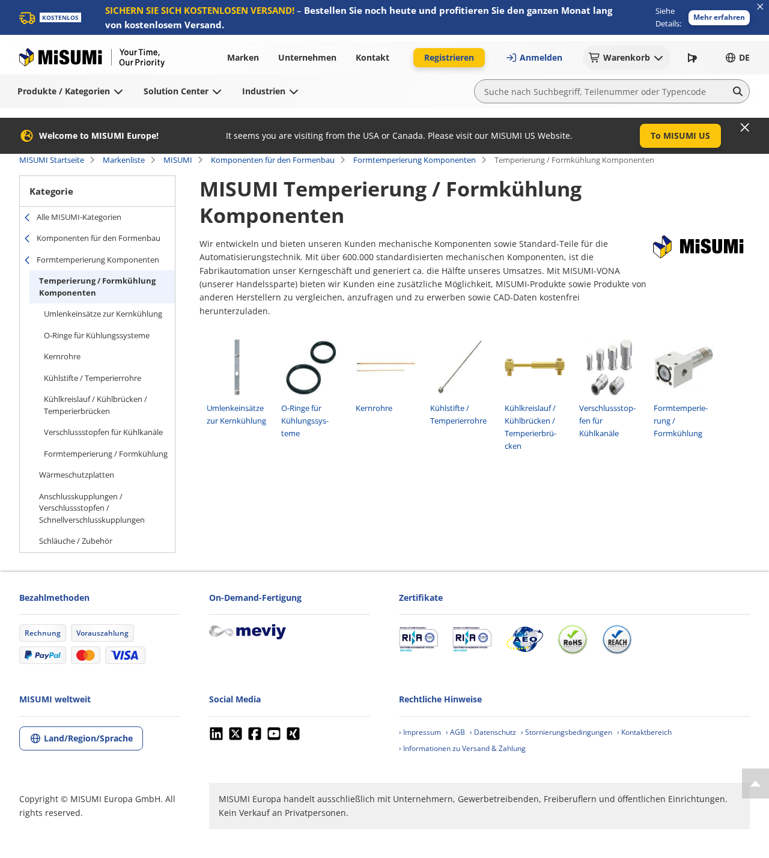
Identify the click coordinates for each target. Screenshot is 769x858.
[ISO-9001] (418, 639)
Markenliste (124, 159)
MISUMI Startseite (51, 159)
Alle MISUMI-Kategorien (79, 216)
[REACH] (617, 639)
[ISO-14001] (471, 639)
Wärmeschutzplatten (76, 474)
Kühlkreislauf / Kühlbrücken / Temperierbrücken (95, 405)
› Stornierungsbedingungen (566, 732)
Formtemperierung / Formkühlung (106, 453)
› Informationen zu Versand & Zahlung (462, 748)
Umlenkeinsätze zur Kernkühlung (103, 313)
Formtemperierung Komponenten (414, 159)
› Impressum (420, 732)
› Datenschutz (493, 732)
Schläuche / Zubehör (75, 540)
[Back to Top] (755, 783)
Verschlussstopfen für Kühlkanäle (103, 432)
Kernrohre (62, 356)
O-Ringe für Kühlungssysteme (97, 335)
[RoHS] (573, 639)
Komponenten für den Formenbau (273, 159)
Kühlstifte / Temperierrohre (92, 378)
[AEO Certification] (524, 639)
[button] (719, 17)
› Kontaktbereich (644, 732)
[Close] (745, 127)
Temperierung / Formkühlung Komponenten (97, 286)
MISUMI (177, 159)
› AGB (455, 732)
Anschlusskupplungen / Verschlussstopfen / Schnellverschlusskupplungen (92, 508)
